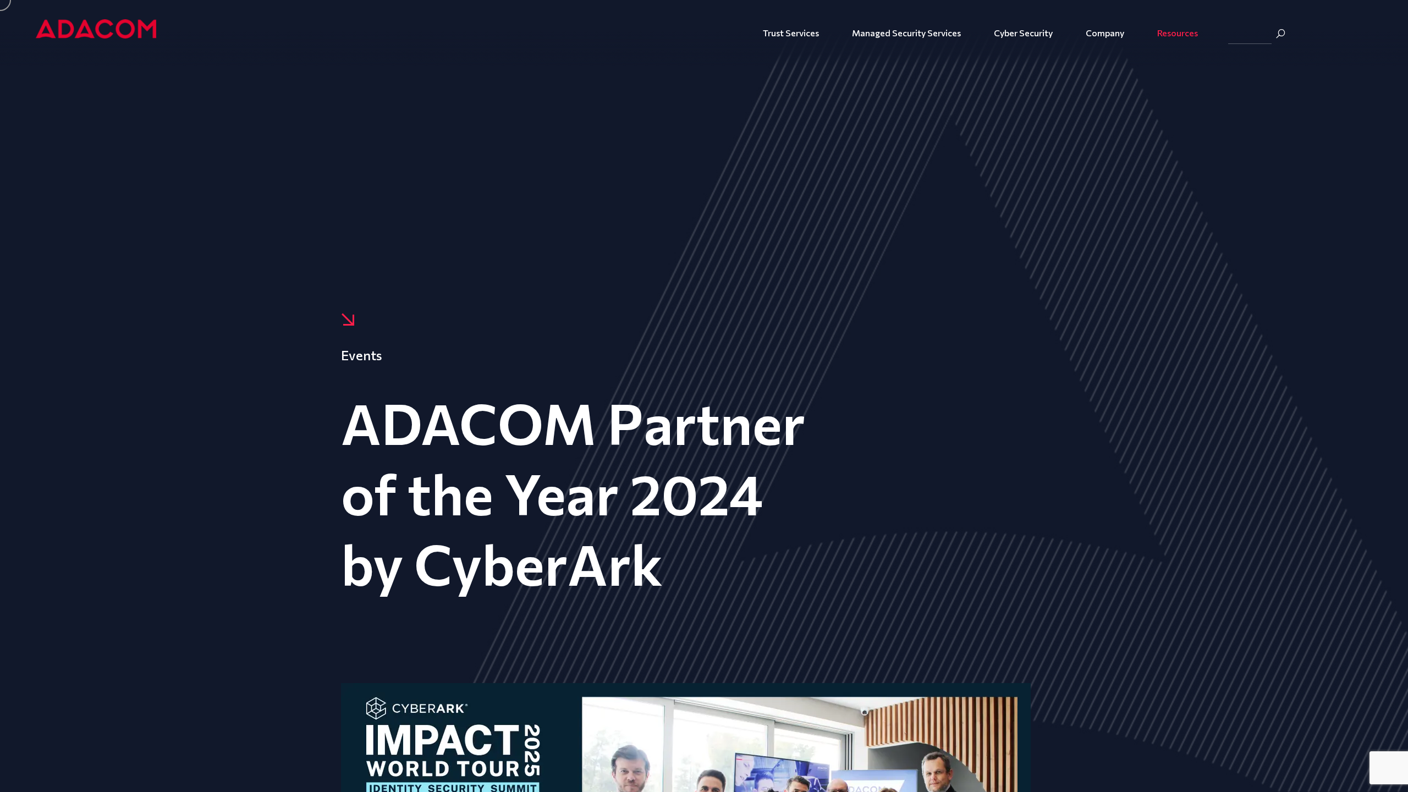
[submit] (1280, 34)
